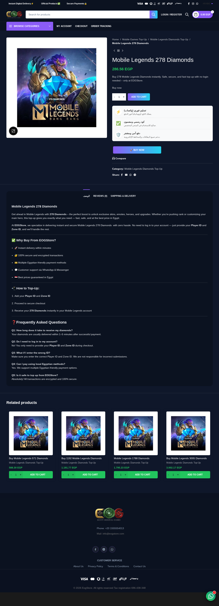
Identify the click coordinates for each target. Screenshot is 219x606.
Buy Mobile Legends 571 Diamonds (28, 458)
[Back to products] (118, 51)
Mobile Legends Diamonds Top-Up (169, 39)
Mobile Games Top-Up (134, 39)
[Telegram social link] (135, 175)
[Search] (187, 14)
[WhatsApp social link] (197, 3)
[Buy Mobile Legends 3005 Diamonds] (188, 433)
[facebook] (95, 549)
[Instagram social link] (193, 3)
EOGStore (46, 240)
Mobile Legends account (78, 310)
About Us (78, 566)
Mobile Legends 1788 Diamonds (131, 458)
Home (115, 39)
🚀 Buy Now (137, 150)
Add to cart (138, 97)
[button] (31, 474)
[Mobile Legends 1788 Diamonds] (136, 433)
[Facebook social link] (189, 3)
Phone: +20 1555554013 (110, 528)
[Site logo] (14, 14)
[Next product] (122, 51)
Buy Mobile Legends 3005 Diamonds (186, 458)
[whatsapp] (112, 549)
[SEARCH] (154, 14)
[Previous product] (114, 51)
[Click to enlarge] (13, 131)
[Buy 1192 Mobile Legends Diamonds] (83, 433)
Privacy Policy (95, 566)
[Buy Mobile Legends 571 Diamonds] (31, 433)
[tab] (86, 194)
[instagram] (104, 549)
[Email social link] (126, 175)
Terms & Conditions (118, 566)
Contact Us (139, 566)
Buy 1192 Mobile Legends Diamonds (81, 458)
